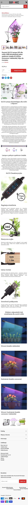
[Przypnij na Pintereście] (11, 78)
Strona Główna (5, 13)
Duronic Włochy (17, 489)
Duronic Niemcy (13, 488)
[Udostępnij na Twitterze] (6, 78)
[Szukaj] (25, 6)
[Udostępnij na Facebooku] (3, 78)
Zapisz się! (22, 481)
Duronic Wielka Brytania (10, 487)
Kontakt (2, 459)
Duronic (6, 62)
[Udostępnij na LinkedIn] (8, 78)
